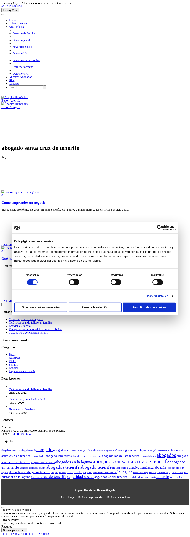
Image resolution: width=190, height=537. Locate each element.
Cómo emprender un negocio (26, 319)
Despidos (14, 357)
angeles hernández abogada (147, 467)
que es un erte (177, 472)
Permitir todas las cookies (149, 307)
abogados (166, 455)
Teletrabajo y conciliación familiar (29, 332)
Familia (13, 364)
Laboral (13, 367)
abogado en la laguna (134, 450)
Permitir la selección (95, 307)
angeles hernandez (120, 468)
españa (87, 472)
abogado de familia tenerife (91, 450)
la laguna (124, 472)
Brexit (12, 354)
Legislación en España (22, 371)
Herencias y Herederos (22, 409)
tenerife (162, 476)
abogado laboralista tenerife (120, 456)
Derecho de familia (24, 33)
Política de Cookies (118, 497)
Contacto (14, 83)
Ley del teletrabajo (20, 325)
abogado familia (38, 456)
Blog (12, 80)
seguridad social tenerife (110, 477)
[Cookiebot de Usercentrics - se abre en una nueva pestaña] (159, 228)
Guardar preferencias (14, 530)
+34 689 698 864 (11, 6)
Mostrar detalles (157, 296)
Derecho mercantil (23, 66)
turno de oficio (176, 477)
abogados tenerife (62, 467)
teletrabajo (132, 477)
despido (54, 472)
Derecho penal (21, 40)
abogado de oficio (112, 450)
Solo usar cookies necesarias (41, 307)
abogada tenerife (28, 450)
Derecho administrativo (26, 60)
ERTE (12, 361)
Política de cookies (38, 533)
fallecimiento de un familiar (105, 472)
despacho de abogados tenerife (29, 472)
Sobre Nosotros (18, 23)
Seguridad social (22, 46)
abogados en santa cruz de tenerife (131, 461)
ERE (70, 472)
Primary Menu (10, 10)
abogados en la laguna (73, 462)
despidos (62, 472)
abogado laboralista (59, 456)
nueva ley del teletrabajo (159, 472)
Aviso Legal (67, 497)
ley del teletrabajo (140, 472)
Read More (8, 244)
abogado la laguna (148, 456)
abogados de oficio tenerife (43, 462)
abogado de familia (66, 450)
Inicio (12, 20)
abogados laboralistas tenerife (32, 468)
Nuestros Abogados (20, 76)
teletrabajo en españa (147, 477)
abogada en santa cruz (11, 450)
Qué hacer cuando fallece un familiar (30, 322)
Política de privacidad (91, 497)
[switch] (74, 282)
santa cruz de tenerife (48, 476)
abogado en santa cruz (159, 450)
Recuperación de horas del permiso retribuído (35, 329)
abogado (44, 449)
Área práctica (16, 26)
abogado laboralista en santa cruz (87, 456)
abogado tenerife (96, 467)
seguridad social (80, 476)
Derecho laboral (22, 53)
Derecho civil (20, 73)
